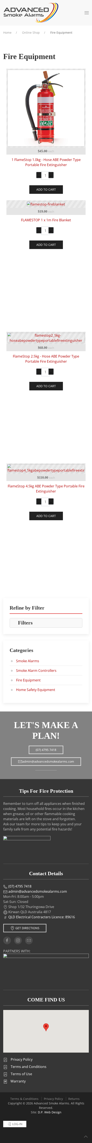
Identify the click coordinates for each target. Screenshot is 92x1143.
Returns (74, 1099)
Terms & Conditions (24, 1099)
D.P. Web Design (49, 1112)
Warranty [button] (18, 1081)
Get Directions (27, 928)
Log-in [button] (16, 1124)
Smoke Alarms (27, 661)
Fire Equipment (28, 680)
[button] (87, 13)
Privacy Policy (53, 1099)
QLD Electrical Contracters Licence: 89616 (41, 917)
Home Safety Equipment (35, 689)
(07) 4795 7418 (46, 750)
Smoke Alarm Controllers (36, 670)
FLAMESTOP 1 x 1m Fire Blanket (46, 220)
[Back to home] (31, 13)
